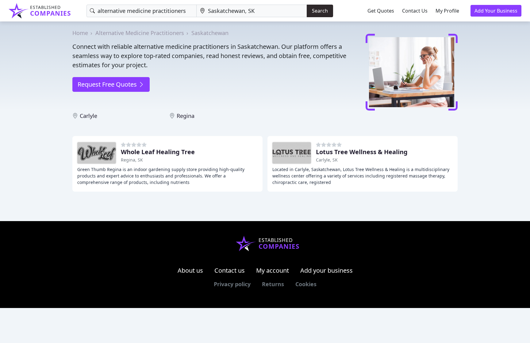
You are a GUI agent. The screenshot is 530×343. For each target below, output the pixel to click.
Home (80, 33)
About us (190, 270)
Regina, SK (132, 160)
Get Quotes (380, 10)
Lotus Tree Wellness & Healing (362, 152)
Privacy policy (232, 284)
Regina (185, 115)
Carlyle (88, 115)
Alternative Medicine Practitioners (139, 33)
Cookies (306, 284)
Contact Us (415, 10)
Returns (273, 284)
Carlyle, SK (327, 160)
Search (320, 10)
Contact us (229, 270)
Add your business (326, 270)
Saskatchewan (210, 33)
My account (272, 270)
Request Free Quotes (108, 84)
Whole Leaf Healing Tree (158, 152)
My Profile (447, 10)
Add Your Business (495, 10)
